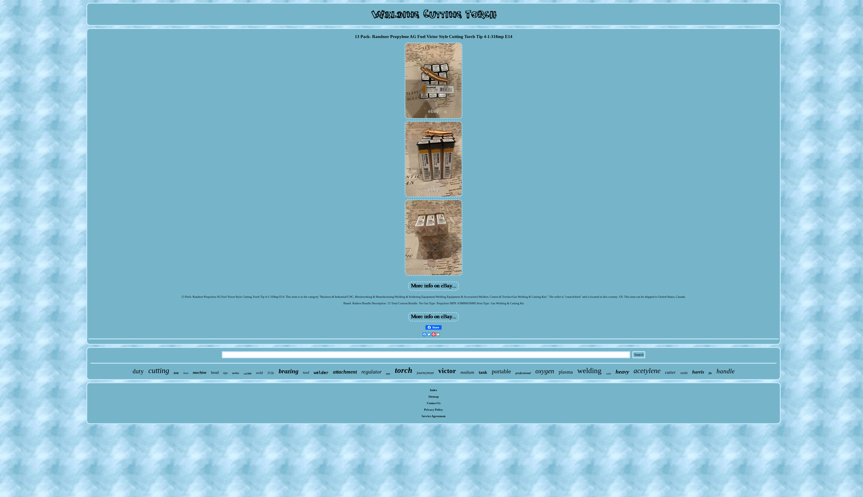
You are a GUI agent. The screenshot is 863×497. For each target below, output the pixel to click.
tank (483, 372)
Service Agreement (433, 416)
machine (200, 372)
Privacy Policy (433, 409)
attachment (345, 372)
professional (523, 373)
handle (725, 371)
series (235, 373)
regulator (371, 372)
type (388, 373)
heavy (622, 372)
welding (589, 371)
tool (306, 372)
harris (698, 372)
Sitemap (433, 396)
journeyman (425, 373)
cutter (670, 372)
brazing (288, 371)
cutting (158, 370)
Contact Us (433, 403)
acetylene (647, 371)
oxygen (544, 371)
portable (501, 371)
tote (176, 373)
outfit (608, 373)
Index (433, 390)
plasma (566, 372)
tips (225, 373)
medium (467, 372)
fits (710, 373)
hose (185, 373)
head (215, 372)
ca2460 (247, 373)
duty (138, 371)
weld (259, 373)
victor (447, 371)
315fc (270, 373)
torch (403, 370)
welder (321, 372)
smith (684, 373)
